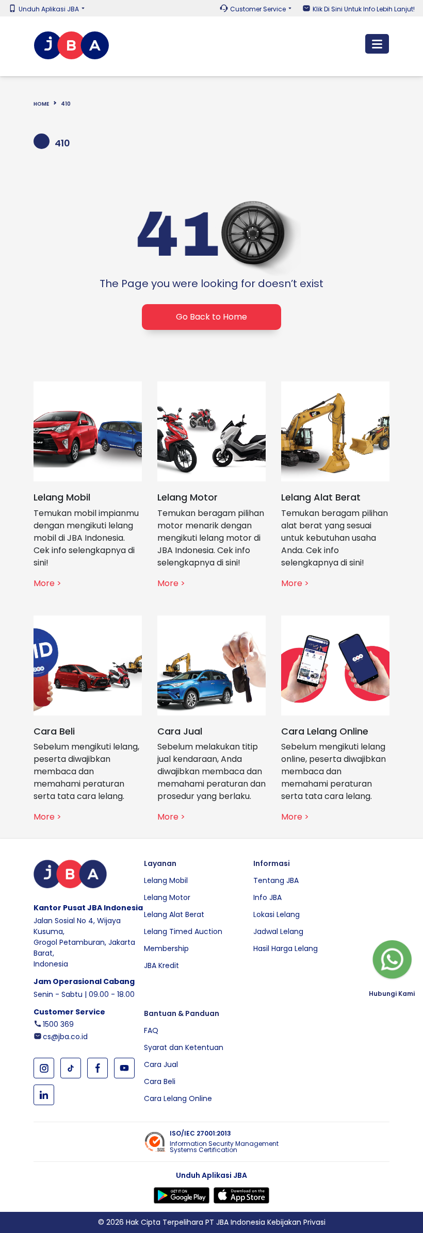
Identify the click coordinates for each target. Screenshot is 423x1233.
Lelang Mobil (166, 880)
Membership (166, 948)
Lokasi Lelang (276, 914)
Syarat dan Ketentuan (183, 1047)
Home (41, 104)
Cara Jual (161, 1064)
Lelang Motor (167, 897)
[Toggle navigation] (377, 44)
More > (47, 583)
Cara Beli (159, 1081)
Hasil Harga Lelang (285, 948)
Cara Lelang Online (178, 1098)
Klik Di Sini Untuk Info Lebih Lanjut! (364, 9)
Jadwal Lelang (278, 931)
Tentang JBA (276, 880)
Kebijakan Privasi (296, 1222)
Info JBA (267, 897)
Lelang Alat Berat (174, 914)
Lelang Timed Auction (183, 931)
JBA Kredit (161, 965)
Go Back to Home (211, 317)
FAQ (151, 1030)
